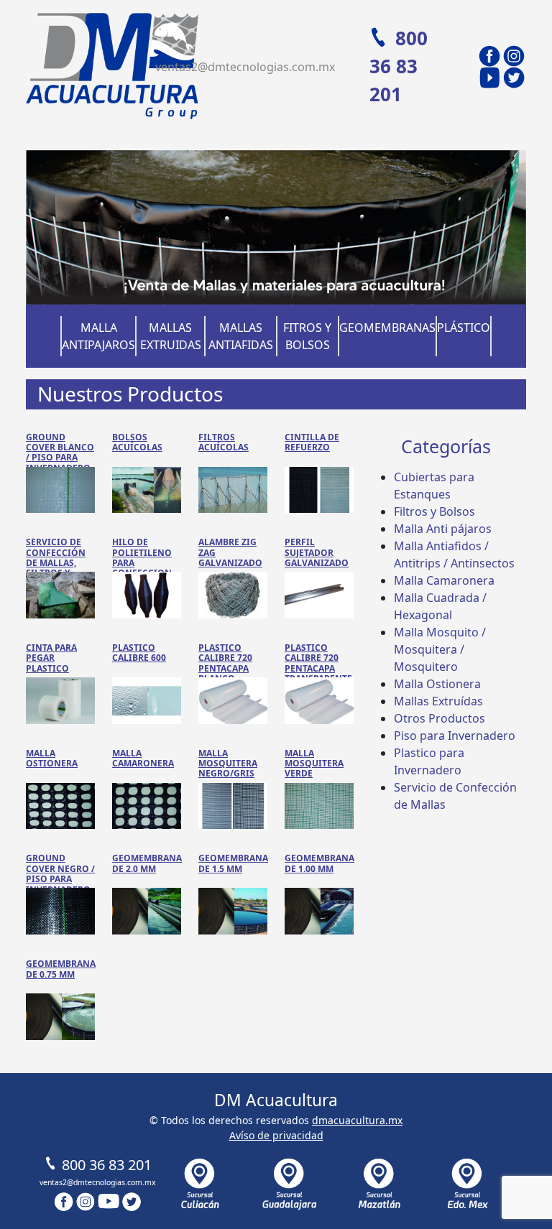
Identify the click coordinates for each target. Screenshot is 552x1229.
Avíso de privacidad (276, 1135)
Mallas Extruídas (438, 701)
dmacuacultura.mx (357, 1120)
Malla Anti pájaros (443, 529)
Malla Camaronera (444, 580)
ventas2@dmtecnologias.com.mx (245, 67)
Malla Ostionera (437, 684)
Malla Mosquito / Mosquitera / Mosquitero (440, 649)
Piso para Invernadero (454, 735)
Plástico (463, 327)
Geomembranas (387, 327)
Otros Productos (439, 718)
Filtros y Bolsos (434, 511)
